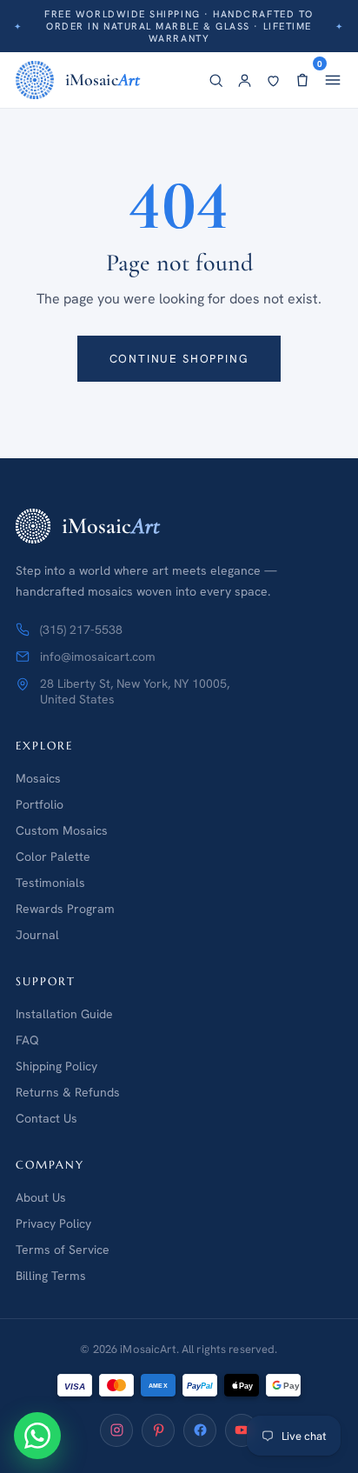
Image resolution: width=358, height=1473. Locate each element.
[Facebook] (199, 1430)
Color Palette (53, 856)
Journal (37, 935)
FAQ (27, 1040)
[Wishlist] (273, 80)
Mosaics (38, 778)
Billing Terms (51, 1275)
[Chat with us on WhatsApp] (37, 1435)
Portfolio (39, 804)
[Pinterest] (158, 1430)
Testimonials (50, 882)
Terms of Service (62, 1249)
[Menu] (333, 80)
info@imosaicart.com (98, 656)
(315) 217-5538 (81, 629)
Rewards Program (65, 908)
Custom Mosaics (62, 830)
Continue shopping (179, 358)
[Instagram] (116, 1430)
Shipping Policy (56, 1066)
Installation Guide (64, 1014)
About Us (41, 1197)
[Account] (245, 80)
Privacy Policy (53, 1223)
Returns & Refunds (68, 1092)
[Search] (216, 80)
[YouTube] (241, 1430)
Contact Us (46, 1118)
